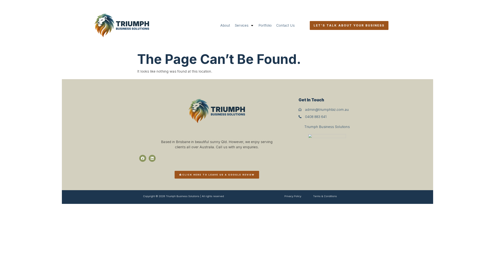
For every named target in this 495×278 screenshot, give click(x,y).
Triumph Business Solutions (327, 127)
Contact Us (285, 25)
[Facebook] (142, 158)
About (225, 25)
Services (241, 25)
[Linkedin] (152, 158)
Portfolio (265, 25)
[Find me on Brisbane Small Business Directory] (327, 150)
